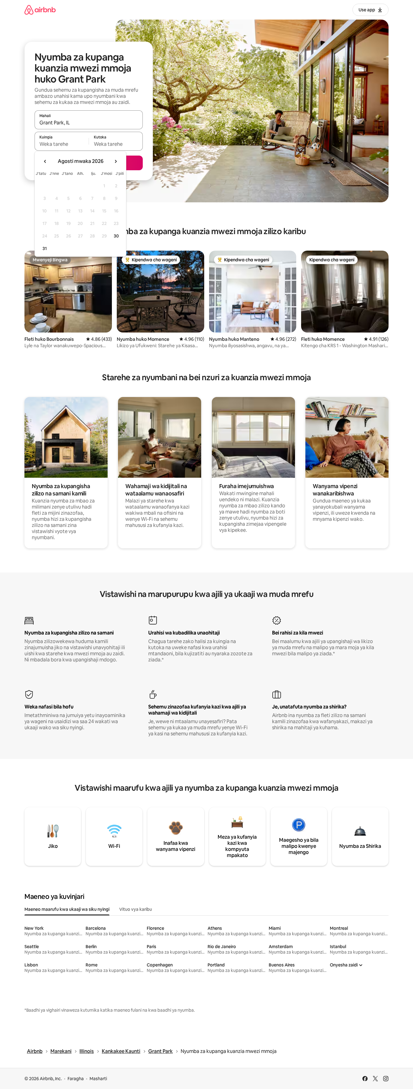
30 (116, 236)
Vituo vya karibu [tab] (135, 909)
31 (44, 248)
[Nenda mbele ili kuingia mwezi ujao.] (115, 161)
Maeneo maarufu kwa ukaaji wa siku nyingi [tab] (66, 909)
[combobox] (88, 122)
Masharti (98, 1078)
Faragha (76, 1078)
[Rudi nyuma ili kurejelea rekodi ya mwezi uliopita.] (45, 161)
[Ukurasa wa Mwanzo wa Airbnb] (40, 9)
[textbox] (61, 144)
